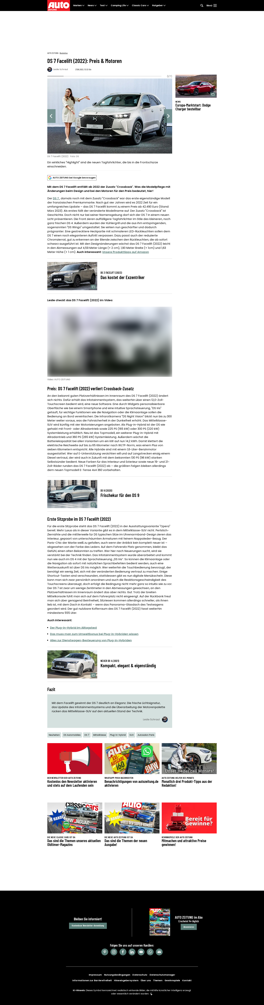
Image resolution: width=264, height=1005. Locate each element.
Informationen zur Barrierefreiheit (92, 980)
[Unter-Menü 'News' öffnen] (95, 5)
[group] (109, 124)
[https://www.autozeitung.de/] (58, 5)
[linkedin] (132, 952)
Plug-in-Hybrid (118, 735)
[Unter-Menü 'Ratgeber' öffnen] (164, 5)
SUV (132, 735)
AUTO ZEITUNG (52, 53)
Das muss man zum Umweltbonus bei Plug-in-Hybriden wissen (94, 634)
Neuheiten (64, 53)
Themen (157, 980)
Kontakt (187, 980)
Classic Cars (139, 5)
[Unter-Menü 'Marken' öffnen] (83, 5)
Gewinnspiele (172, 980)
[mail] (159, 952)
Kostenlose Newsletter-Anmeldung (88, 925)
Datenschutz (139, 974)
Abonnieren (188, 926)
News (91, 5)
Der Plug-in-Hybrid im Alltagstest (73, 628)
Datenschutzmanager (162, 974)
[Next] (168, 116)
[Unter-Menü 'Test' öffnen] (106, 5)
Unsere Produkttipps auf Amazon (125, 252)
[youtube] (141, 952)
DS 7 (56, 198)
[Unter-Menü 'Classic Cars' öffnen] (148, 5)
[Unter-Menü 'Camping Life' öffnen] (127, 5)
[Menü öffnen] (215, 5)
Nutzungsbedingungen (117, 974)
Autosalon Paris (146, 735)
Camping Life (118, 5)
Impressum (95, 974)
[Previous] (51, 116)
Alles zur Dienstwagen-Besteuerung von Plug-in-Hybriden (91, 640)
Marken (77, 5)
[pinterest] (104, 952)
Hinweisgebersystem (126, 980)
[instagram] (113, 952)
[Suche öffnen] (201, 5)
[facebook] (122, 952)
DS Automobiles (72, 735)
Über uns (146, 980)
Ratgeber (157, 5)
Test (102, 5)
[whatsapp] (150, 952)
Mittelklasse (99, 735)
